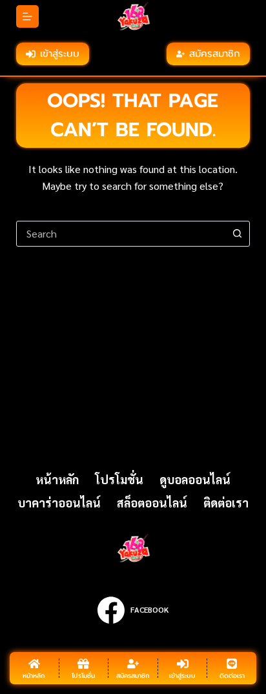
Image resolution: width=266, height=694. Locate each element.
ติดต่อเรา (226, 502)
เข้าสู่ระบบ (59, 53)
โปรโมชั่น (119, 479)
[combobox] (121, 234)
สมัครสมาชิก (214, 53)
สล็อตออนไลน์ (152, 502)
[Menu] (27, 16)
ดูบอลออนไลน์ (194, 479)
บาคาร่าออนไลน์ (59, 502)
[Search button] (237, 233)
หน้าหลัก (57, 479)
